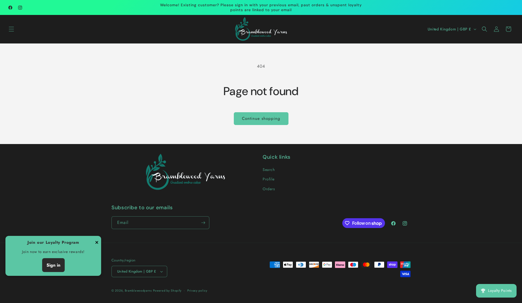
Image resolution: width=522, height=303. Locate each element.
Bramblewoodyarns (138, 290)
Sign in (53, 265)
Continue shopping (261, 118)
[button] (11, 29)
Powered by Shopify (167, 290)
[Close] (96, 243)
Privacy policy (197, 290)
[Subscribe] (203, 222)
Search (269, 169)
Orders (269, 189)
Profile (268, 179)
